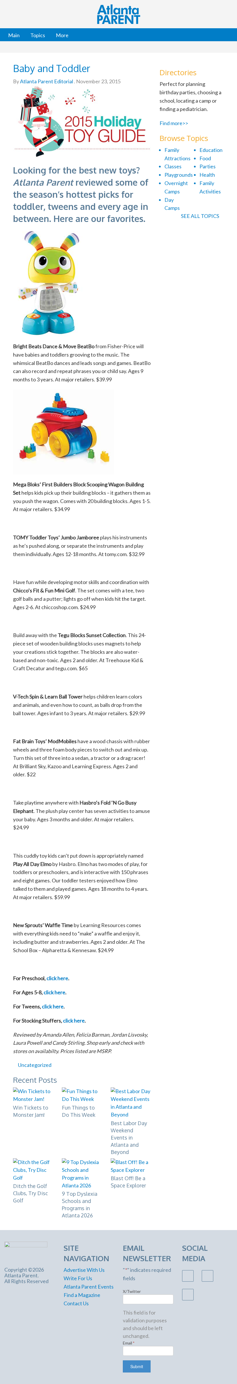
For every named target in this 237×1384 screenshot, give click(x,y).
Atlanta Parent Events (89, 1286)
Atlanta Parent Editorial (46, 81)
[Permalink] (149, 1065)
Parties (207, 166)
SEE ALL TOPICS (200, 216)
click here (57, 978)
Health (207, 175)
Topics (37, 35)
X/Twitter (132, 1291)
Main (14, 35)
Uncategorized (34, 1065)
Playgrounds (178, 175)
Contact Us (76, 1303)
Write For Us (78, 1278)
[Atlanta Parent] (25, 1251)
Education (211, 150)
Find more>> (174, 123)
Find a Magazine (82, 1295)
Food (205, 158)
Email (129, 1342)
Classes (173, 166)
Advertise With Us (84, 1270)
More (62, 35)
